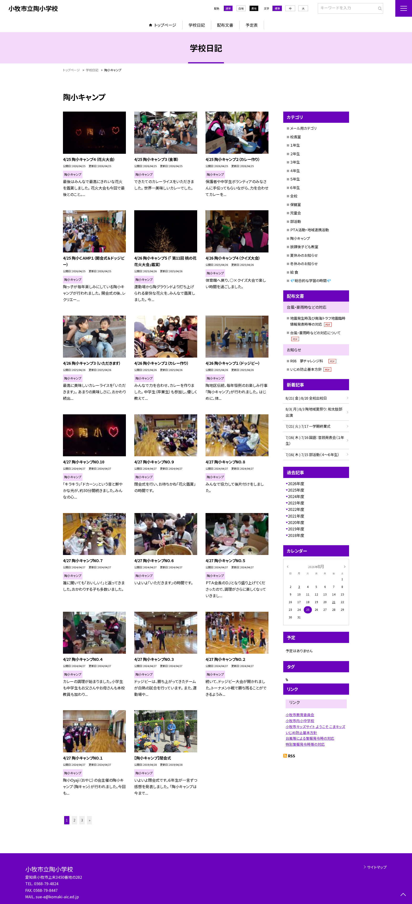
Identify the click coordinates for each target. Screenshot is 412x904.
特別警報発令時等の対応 (305, 744)
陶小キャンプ (300, 238)
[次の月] (344, 566)
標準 (277, 8)
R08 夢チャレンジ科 (312, 360)
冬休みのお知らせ (304, 263)
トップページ (165, 25)
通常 (228, 8)
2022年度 (296, 509)
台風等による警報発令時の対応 (310, 738)
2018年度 (296, 535)
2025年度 (296, 490)
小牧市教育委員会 (300, 714)
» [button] (89, 820)
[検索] (379, 7)
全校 (293, 195)
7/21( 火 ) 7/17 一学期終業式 (308, 426)
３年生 (295, 161)
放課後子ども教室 (304, 246)
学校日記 (197, 25)
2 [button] (74, 820)
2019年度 (296, 529)
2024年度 (296, 496)
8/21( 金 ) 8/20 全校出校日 (306, 398)
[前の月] (287, 566)
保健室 (295, 204)
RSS (291, 756)
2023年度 (296, 503)
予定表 (252, 25)
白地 (241, 8)
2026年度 (296, 483)
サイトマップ (377, 867)
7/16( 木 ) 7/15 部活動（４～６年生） (313, 454)
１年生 (295, 145)
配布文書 (225, 25)
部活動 (295, 221)
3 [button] (82, 820)
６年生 (295, 187)
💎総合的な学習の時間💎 (310, 280)
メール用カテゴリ (303, 128)
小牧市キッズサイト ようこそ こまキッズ (315, 726)
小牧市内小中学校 (300, 720)
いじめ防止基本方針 (310, 369)
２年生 (295, 153)
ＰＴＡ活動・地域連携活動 (309, 229)
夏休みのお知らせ (304, 255)
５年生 (295, 178)
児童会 (295, 212)
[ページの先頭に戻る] (403, 895)
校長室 (295, 136)
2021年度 (296, 516)
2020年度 (296, 522)
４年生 (295, 170)
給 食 (294, 272)
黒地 (254, 8)
